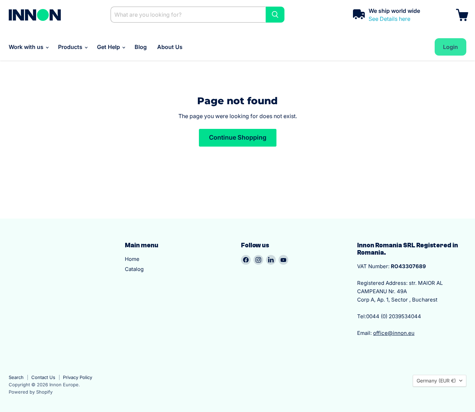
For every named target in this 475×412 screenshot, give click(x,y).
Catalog (134, 269)
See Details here (389, 18)
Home (132, 259)
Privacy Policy (77, 377)
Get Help (109, 46)
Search (16, 377)
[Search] (275, 15)
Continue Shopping (237, 137)
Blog (141, 46)
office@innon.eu (393, 333)
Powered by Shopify (31, 392)
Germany (436, 381)
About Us (170, 46)
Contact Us (43, 377)
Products (71, 46)
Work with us (27, 46)
